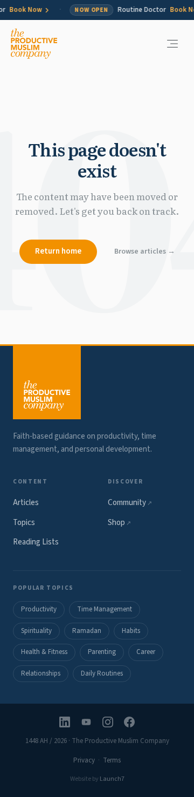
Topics (24, 522)
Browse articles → (144, 251)
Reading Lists (36, 542)
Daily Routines (102, 673)
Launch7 (112, 779)
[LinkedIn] (64, 722)
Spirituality (36, 631)
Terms (112, 760)
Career (145, 652)
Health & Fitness (44, 652)
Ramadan (86, 631)
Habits (131, 631)
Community (130, 502)
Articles (26, 502)
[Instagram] (107, 722)
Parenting (102, 652)
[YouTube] (86, 722)
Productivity (39, 609)
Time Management (104, 609)
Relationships (40, 673)
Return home (58, 251)
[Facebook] (129, 722)
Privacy (84, 760)
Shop (119, 522)
